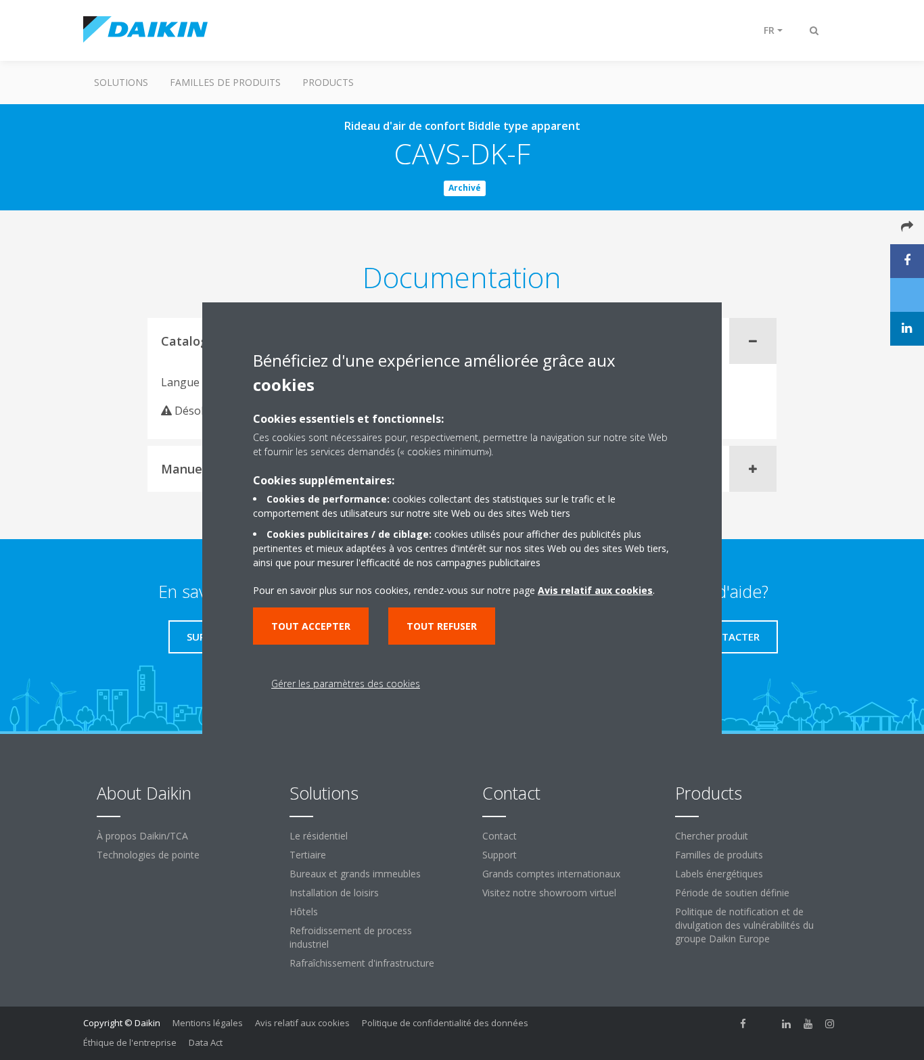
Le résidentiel (319, 835)
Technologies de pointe (148, 854)
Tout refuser (442, 626)
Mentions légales (207, 1023)
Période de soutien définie (732, 892)
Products (328, 82)
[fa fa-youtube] (808, 1024)
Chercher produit (711, 835)
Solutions (121, 82)
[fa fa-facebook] (743, 1024)
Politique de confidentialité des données (445, 1023)
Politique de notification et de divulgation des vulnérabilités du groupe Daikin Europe (744, 925)
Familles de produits (225, 82)
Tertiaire (308, 854)
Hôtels (304, 911)
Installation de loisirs (334, 892)
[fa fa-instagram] (830, 1024)
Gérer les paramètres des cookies (345, 683)
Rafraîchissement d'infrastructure (362, 963)
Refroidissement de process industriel (351, 937)
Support (499, 854)
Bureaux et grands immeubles (355, 873)
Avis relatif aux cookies (302, 1023)
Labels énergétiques (719, 873)
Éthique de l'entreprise (130, 1042)
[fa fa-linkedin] (787, 1024)
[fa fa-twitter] (765, 1024)
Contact (499, 835)
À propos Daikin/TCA (142, 835)
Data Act (206, 1042)
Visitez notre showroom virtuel (549, 892)
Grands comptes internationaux (551, 873)
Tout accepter (310, 626)
